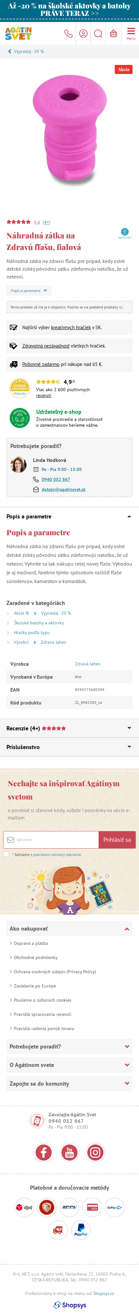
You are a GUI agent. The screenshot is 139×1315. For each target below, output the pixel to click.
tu (121, 307)
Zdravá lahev (53, 642)
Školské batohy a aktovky (39, 623)
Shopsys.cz (103, 1293)
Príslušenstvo (23, 747)
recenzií (43, 395)
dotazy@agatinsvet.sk (64, 489)
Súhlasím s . (47, 854)
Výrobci (22, 642)
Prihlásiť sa (117, 839)
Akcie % (22, 613)
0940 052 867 (56, 479)
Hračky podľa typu (32, 632)
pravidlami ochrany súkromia (57, 854)
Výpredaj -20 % (29, 51)
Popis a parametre (28, 516)
